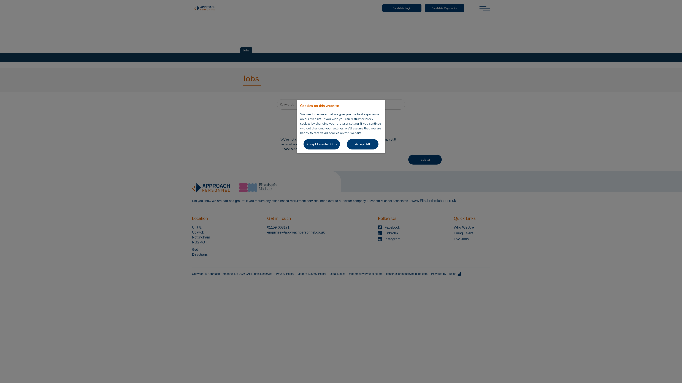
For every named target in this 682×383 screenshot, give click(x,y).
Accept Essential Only (321, 144)
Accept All (362, 144)
